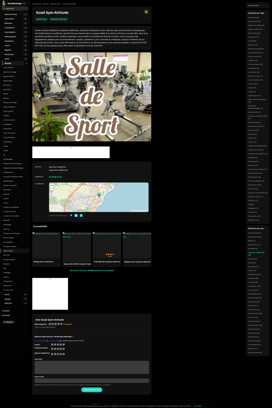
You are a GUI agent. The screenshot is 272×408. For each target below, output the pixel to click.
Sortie (7, 294)
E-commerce (10, 28)
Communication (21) (255, 64)
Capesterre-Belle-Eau (58, 19)
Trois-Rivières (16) (254, 345)
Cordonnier (7, 129)
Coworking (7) (253, 84)
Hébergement (10, 37)
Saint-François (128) (255, 325)
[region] (99, 197)
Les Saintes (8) (253, 290)
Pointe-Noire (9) (254, 310)
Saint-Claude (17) (254, 321)
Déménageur (8, 159)
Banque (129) (253, 45)
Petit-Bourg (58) (253, 302)
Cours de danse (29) (255, 80)
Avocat (5, 94)
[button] (99, 195)
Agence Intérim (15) (255, 29)
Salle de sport (8, 251)
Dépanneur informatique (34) (257, 100)
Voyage (8, 299)
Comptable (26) (253, 68)
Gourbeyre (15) (253, 267)
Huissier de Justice (10, 185)
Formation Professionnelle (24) (257, 117)
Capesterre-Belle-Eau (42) (256, 253)
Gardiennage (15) (254, 122)
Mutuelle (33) (253, 158)
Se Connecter (253, 5)
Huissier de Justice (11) (256, 126)
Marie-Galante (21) (254, 294)
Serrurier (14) (253, 189)
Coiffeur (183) (253, 60)
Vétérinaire (7, 286)
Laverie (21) (252, 138)
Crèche (5, 146)
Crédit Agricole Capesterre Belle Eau (107, 262)
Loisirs (7, 45)
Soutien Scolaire (9, 259)
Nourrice (6, 229)
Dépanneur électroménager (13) (255, 107)
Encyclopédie (10, 32)
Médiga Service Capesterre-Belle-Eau (137, 262)
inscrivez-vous (53, 341)
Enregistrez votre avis (92, 390)
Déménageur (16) (254, 96)
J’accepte (197, 406)
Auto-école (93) (253, 17)
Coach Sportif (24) (254, 56)
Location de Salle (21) (256, 150)
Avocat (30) (252, 41)
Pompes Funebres (9, 246)
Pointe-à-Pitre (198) (255, 313)
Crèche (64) (252, 88)
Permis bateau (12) (255, 173)
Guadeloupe (36, 4)
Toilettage (6, 272)
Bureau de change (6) (256, 49)
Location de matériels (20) (257, 146)
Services (8, 63)
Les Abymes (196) (254, 286)
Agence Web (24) (254, 33)
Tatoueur (6, 264)
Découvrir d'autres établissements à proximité (92, 270)
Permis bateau (8, 238)
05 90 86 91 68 (55, 177)
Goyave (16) (252, 270)
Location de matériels (11, 207)
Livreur (5, 203)
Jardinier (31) (252, 134)
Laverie (5, 198)
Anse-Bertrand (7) (254, 233)
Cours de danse (9, 137)
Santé (7, 59)
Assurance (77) (253, 37)
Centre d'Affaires (9, 107)
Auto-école (7, 89)
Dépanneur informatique (12, 163)
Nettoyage (7, 224)
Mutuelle (6, 220)
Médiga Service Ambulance (43, 262)
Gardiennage (8, 181)
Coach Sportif (8, 111)
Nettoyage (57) (253, 161)
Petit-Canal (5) (253, 306)
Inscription (6, 315)
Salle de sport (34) (254, 185)
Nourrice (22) (253, 165)
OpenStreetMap (143, 211)
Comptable (7, 124)
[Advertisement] (71, 153)
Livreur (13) (252, 142)
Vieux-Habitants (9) (255, 353)
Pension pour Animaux (11, 233)
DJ (4, 155)
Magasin (8, 50)
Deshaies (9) (252, 259)
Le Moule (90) (253, 282)
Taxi (4, 268)
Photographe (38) (254, 177)
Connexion (6, 311)
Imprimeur (7, 190)
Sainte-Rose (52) (254, 333)
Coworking (7, 142)
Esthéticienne (8, 172)
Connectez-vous (40, 341)
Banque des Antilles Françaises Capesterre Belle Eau (83, 264)
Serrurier (6, 255)
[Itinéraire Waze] (76, 215)
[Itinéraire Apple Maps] (81, 215)
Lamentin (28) (253, 278)
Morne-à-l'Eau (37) (254, 298)
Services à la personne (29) (257, 193)
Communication (9, 120)
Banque (6, 98)
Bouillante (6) (253, 249)
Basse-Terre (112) (254, 245)
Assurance (7, 85)
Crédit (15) (252, 92)
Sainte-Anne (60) (254, 329)
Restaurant (9, 54)
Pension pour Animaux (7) (257, 169)
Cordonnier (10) (253, 72)
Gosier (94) (252, 263)
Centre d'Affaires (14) (255, 53)
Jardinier (6, 194)
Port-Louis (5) (253, 317)
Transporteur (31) (254, 216)
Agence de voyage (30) (256, 25)
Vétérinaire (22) (253, 220)
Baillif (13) (251, 241)
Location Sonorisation (11, 216)
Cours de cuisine (9, 133)
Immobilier (9, 41)
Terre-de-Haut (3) (254, 341)
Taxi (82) (251, 204)
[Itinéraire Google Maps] (71, 215)
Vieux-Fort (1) (253, 349)
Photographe (8, 242)
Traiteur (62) (252, 212)
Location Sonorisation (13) (257, 154)
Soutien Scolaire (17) (255, 197)
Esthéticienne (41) (254, 112)
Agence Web (7, 81)
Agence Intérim (8, 76)
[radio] (52, 344)
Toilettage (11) (253, 208)
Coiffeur (6, 115)
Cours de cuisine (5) (255, 76)
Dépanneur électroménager (13, 168)
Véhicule (8, 303)
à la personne (8, 290)
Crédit (5, 150)
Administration (11, 14)
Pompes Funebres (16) (256, 181)
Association (9, 19)
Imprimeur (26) (253, 130)
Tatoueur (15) (253, 200)
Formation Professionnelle (13, 177)
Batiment (8, 23)
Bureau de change (10, 102)
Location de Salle (9, 211)
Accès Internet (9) (254, 21)
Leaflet (134, 211)
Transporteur (8, 281)
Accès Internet (8, 67)
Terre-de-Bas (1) (253, 337)
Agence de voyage (9, 72)
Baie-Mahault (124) (255, 237)
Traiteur (6, 277)
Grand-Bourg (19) (254, 274)
